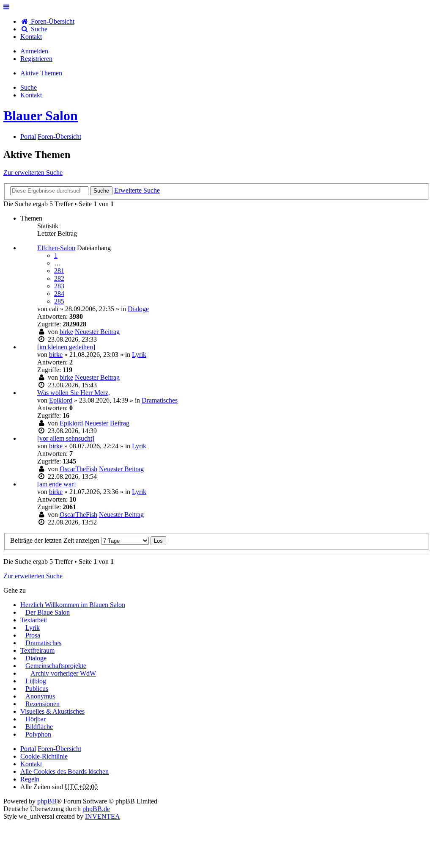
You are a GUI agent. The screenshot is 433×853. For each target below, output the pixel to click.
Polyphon (38, 734)
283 (59, 286)
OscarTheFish (78, 468)
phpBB (47, 801)
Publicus (36, 688)
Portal (28, 136)
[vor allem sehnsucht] (65, 438)
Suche (101, 191)
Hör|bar (35, 719)
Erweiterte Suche (137, 190)
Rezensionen (42, 703)
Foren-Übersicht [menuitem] (51, 21)
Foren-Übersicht (59, 748)
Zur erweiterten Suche (33, 172)
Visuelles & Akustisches (52, 711)
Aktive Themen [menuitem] (41, 73)
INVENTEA (102, 816)
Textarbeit (33, 620)
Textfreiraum (37, 650)
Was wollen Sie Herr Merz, (73, 392)
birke (66, 331)
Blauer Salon (40, 115)
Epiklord (60, 400)
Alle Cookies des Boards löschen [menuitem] (64, 771)
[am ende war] (56, 484)
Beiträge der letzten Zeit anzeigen (55, 540)
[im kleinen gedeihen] (66, 347)
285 (59, 301)
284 (59, 293)
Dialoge (138, 308)
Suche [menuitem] (38, 29)
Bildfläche (39, 726)
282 (59, 278)
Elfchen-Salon (56, 247)
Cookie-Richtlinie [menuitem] (44, 756)
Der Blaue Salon (47, 612)
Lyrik (139, 354)
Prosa (32, 635)
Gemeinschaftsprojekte (55, 665)
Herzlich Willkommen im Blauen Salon (72, 604)
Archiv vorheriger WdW (63, 673)
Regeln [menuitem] (29, 779)
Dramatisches (160, 400)
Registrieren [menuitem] (36, 58)
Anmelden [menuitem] (34, 51)
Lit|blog (35, 681)
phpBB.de (96, 808)
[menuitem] (31, 36)
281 (59, 270)
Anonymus (40, 696)
